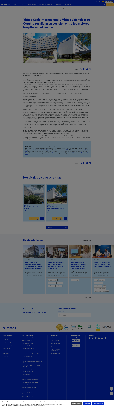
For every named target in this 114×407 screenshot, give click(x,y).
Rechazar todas (87, 403)
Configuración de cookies (76, 403)
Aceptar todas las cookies (98, 403)
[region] (57, 403)
